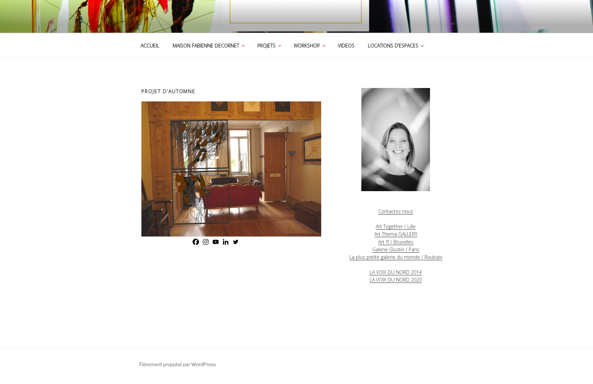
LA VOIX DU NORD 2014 (396, 272)
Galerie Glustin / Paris (395, 249)
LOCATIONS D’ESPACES (393, 45)
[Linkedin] (225, 242)
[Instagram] (205, 242)
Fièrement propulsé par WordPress (177, 364)
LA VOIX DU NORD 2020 (396, 279)
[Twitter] (235, 242)
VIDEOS (346, 45)
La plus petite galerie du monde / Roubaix (395, 257)
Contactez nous (395, 211)
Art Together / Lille (396, 226)
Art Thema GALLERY (395, 234)
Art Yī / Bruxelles (396, 242)
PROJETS (266, 45)
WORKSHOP (307, 45)
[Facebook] (195, 242)
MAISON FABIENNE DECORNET (206, 45)
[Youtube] (215, 242)
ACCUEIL (150, 45)
